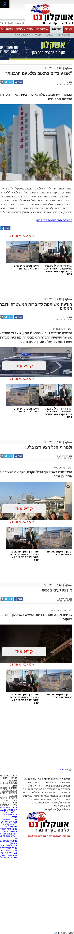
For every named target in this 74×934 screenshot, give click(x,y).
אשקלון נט (65, 68)
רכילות (13, 793)
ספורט (13, 788)
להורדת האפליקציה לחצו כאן (54, 220)
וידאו (9, 29)
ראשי (68, 29)
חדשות (56, 29)
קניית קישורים (10, 807)
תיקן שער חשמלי (8, 855)
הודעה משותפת (59, 329)
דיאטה (12, 824)
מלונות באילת (9, 812)
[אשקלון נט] (65, 769)
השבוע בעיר (24, 29)
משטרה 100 (63, 35)
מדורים (13, 802)
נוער (4, 802)
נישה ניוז (12, 819)
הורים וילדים (11, 826)
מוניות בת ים (10, 850)
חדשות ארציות (22, 35)
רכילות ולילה (9, 790)
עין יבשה (11, 833)
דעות (14, 800)
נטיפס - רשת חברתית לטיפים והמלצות (49, 836)
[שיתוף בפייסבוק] (18, 83)
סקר (14, 785)
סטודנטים (6, 848)
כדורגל (13, 797)
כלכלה (38, 35)
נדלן (6, 778)
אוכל (14, 778)
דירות (5, 831)
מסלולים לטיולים (9, 821)
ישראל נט (12, 845)
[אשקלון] (49, 25)
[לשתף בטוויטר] (8, 83)
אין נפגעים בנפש (58, 610)
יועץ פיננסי (11, 836)
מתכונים (5, 824)
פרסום (9, 857)
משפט (49, 35)
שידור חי (42, 29)
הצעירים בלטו (60, 468)
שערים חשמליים (8, 814)
